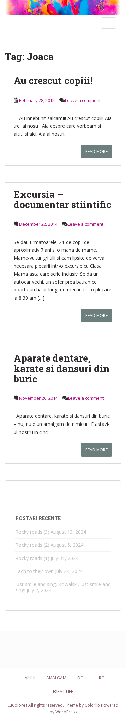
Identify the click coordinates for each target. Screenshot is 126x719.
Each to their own (34, 571)
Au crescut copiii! (53, 80)
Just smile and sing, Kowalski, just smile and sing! (63, 587)
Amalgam (56, 678)
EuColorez (17, 705)
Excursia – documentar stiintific (62, 199)
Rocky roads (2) (32, 545)
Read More (96, 151)
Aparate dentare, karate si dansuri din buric (62, 368)
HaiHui (28, 678)
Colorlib (92, 705)
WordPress (66, 712)
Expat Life (63, 691)
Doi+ (82, 678)
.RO (101, 678)
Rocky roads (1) (32, 558)
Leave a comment (83, 100)
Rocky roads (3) (32, 532)
